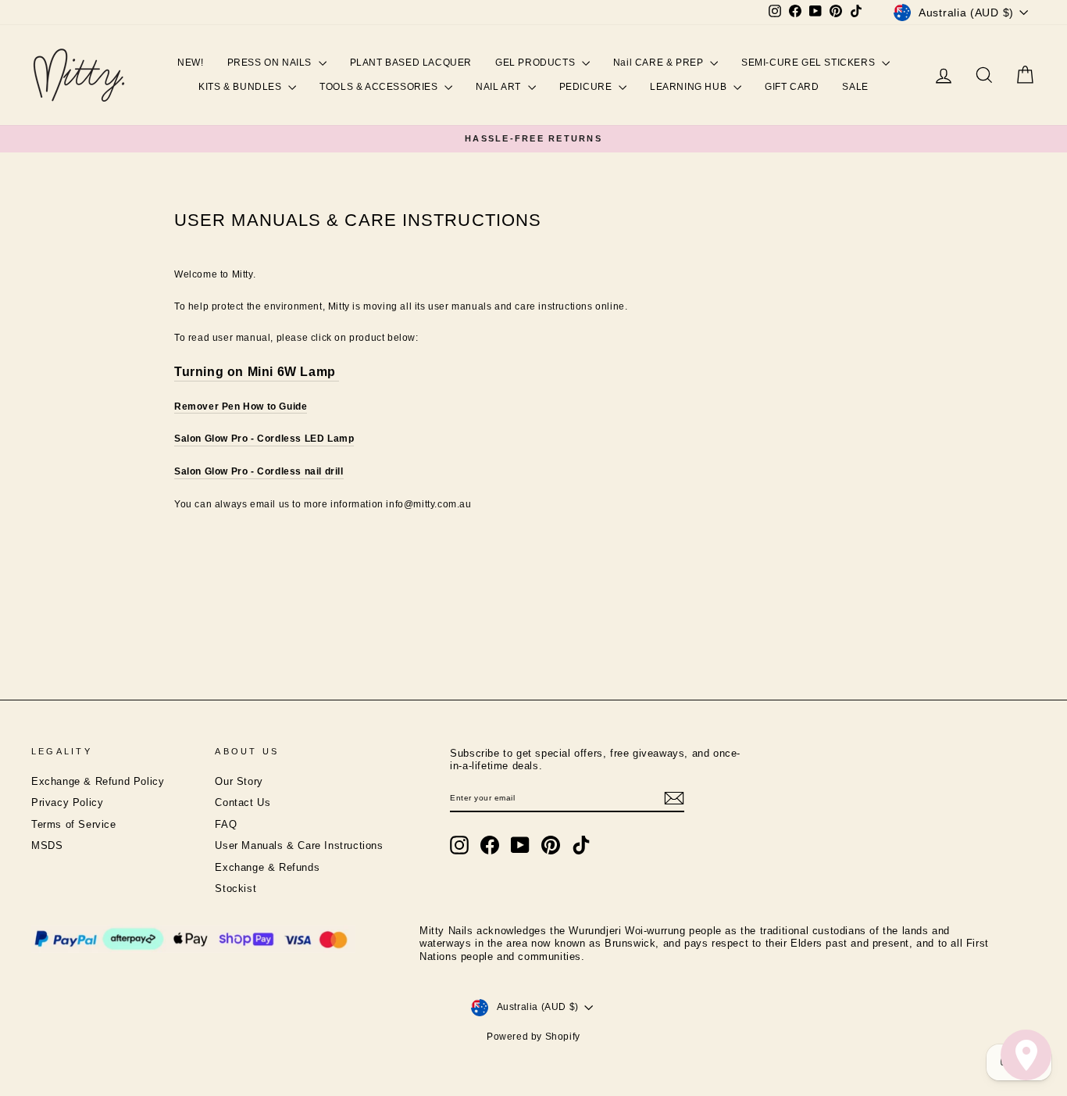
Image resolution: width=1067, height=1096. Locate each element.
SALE (855, 86)
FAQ (226, 824)
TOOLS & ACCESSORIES (380, 86)
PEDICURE (587, 86)
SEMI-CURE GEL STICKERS (809, 62)
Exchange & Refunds (267, 867)
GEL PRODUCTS (536, 62)
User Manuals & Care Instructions (299, 845)
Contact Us (242, 802)
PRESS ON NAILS (271, 62)
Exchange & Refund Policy (97, 781)
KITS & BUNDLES (241, 86)
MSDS (46, 845)
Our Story (238, 781)
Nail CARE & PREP (659, 62)
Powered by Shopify (533, 1036)
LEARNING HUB (690, 86)
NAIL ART (499, 86)
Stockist (235, 888)
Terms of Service (73, 824)
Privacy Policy (67, 802)
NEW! (190, 62)
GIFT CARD (792, 86)
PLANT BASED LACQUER (411, 62)
